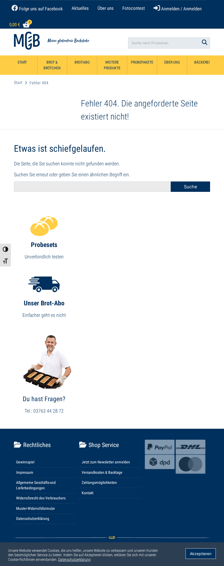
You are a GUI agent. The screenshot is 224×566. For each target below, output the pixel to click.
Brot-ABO (82, 62)
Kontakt (87, 493)
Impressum (24, 472)
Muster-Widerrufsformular (35, 508)
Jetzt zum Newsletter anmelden (106, 462)
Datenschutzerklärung (32, 518)
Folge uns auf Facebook (40, 8)
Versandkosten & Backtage (102, 472)
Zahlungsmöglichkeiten (99, 482)
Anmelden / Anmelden (181, 8)
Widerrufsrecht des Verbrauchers (41, 498)
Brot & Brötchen (52, 65)
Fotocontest (133, 8)
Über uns (106, 8)
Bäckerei (202, 62)
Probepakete (142, 62)
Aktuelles (80, 8)
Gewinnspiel (25, 462)
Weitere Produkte (112, 65)
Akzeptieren (200, 553)
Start (22, 62)
